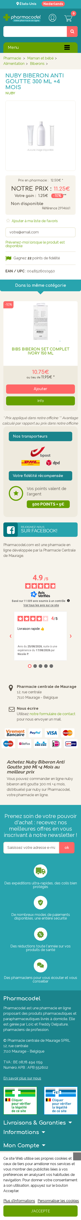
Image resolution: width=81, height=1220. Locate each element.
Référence (49, 208)
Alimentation (14, 63)
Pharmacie (12, 58)
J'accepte (40, 1211)
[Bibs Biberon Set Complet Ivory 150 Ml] (40, 321)
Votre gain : (25, 196)
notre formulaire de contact (52, 714)
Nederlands (53, 4)
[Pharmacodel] (21, 18)
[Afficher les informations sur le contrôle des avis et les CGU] (68, 600)
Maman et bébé (40, 58)
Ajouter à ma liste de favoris (34, 221)
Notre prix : (31, 189)
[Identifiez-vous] (52, 18)
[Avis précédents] (10, 636)
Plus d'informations (19, 1201)
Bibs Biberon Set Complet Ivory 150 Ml (40, 351)
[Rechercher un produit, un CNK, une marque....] (72, 31)
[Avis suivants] (71, 636)
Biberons (37, 63)
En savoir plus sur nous (22, 1078)
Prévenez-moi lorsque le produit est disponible (35, 244)
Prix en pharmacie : (33, 180)
